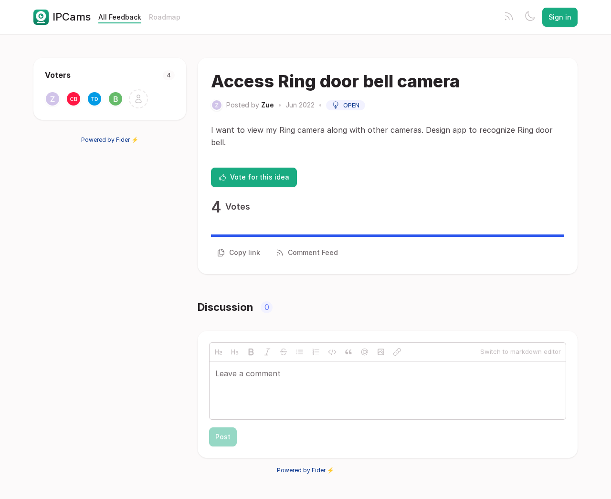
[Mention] (365, 352)
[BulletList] (300, 352)
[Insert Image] (381, 352)
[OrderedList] (316, 352)
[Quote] (348, 352)
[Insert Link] (397, 352)
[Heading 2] (218, 352)
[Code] (332, 352)
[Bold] (251, 352)
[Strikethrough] (283, 352)
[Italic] (267, 352)
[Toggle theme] (529, 17)
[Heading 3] (235, 352)
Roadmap (164, 17)
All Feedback (119, 17)
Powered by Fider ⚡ (109, 139)
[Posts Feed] (508, 17)
